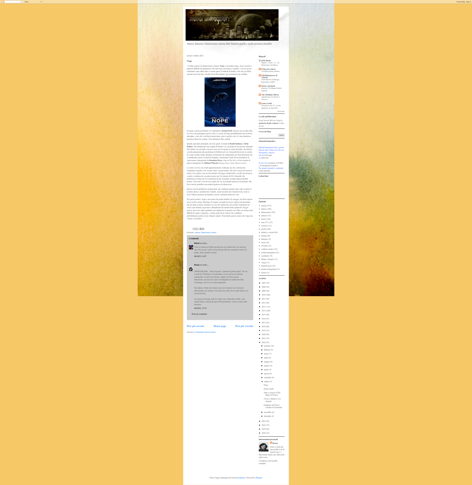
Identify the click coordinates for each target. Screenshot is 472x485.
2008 (264, 286)
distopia (264, 239)
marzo (266, 353)
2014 (264, 310)
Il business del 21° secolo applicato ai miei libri (271, 106)
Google (269, 155)
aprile (266, 357)
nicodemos (241, 477)
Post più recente (195, 326)
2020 (264, 334)
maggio (267, 361)
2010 (264, 294)
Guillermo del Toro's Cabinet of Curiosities (273, 406)
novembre (268, 412)
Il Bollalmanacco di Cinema (269, 76)
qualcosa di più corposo (268, 123)
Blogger (259, 477)
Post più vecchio (244, 326)
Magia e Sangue (267, 259)
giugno (267, 365)
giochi (263, 229)
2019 (264, 330)
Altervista (264, 157)
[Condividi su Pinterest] (203, 229)
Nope (266, 385)
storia (263, 242)
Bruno (197, 264)
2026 (264, 433)
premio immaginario (269, 269)
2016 (264, 318)
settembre (268, 377)
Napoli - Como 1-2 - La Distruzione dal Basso (270, 63)
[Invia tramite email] (194, 229)
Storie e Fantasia (268, 85)
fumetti (264, 235)
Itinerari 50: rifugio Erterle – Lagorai (272, 89)
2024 (264, 425)
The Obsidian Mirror (270, 94)
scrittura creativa (267, 249)
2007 (264, 283)
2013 (264, 306)
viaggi (263, 262)
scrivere (264, 225)
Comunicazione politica (270, 71)
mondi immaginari (268, 252)
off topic (264, 245)
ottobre (267, 381)
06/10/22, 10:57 (200, 256)
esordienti (265, 255)
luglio (266, 369)
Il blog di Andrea (268, 69)
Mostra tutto (281, 111)
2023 (264, 421)
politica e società (267, 232)
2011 (264, 298)
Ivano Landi (266, 103)
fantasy (264, 209)
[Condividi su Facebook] (201, 229)
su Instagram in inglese (269, 165)
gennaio (267, 345)
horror (214, 232)
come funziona (264, 170)
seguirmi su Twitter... (276, 163)
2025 (264, 429)
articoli (263, 215)
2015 (264, 314)
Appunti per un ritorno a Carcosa (270, 98)
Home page (220, 326)
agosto (267, 373)
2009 (264, 290)
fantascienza (206, 232)
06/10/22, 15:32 (200, 308)
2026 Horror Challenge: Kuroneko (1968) (270, 80)
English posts (266, 265)
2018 (264, 326)
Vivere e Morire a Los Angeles (272, 399)
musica (264, 272)
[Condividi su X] (198, 229)
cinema (197, 232)
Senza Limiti (268, 388)
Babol (196, 243)
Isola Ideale (266, 60)
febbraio (267, 349)
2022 (264, 342)
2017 (264, 322)
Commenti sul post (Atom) (205, 332)
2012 (264, 302)
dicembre (268, 416)
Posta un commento (199, 314)
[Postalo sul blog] (196, 229)
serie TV (264, 222)
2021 (264, 338)
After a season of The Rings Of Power (272, 393)
